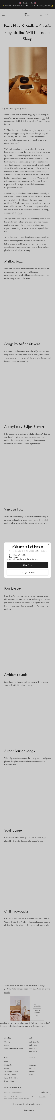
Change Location (28, 572)
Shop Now (27, 564)
